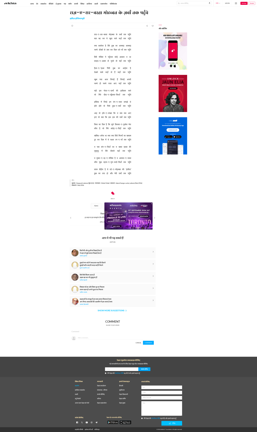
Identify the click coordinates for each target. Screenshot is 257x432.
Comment (148, 343)
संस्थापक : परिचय (102, 390)
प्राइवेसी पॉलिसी (79, 429)
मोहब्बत (96, 206)
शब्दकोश (43, 4)
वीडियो (51, 4)
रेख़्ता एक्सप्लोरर (102, 403)
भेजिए (173, 423)
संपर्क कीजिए (101, 394)
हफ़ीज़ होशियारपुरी (77, 19)
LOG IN (227, 3)
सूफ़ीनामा (122, 390)
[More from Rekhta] (236, 3)
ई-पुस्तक (58, 4)
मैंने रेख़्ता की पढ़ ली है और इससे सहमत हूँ (123, 373)
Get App (244, 3)
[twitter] (82, 422)
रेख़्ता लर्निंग (122, 398)
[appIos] (125, 422)
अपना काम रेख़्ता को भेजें (82, 403)
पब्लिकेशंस (113, 4)
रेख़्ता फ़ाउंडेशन (101, 386)
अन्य (120, 4)
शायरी (76, 4)
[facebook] (77, 422)
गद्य (65, 4)
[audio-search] (209, 3)
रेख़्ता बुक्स (122, 403)
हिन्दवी (121, 386)
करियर (99, 398)
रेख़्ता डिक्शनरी (123, 394)
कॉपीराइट (97, 429)
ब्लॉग (70, 4)
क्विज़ (82, 4)
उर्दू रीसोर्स (78, 398)
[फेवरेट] (152, 26)
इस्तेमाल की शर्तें (89, 429)
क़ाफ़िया (89, 4)
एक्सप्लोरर (103, 4)
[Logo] (10, 4)
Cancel (138, 343)
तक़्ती (96, 4)
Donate (252, 3)
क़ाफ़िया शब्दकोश (80, 390)
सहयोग (77, 386)
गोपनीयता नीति (119, 373)
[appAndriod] (112, 422)
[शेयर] (147, 26)
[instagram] (91, 422)
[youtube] (86, 422)
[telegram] (96, 422)
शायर (32, 4)
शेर (37, 4)
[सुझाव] (72, 26)
